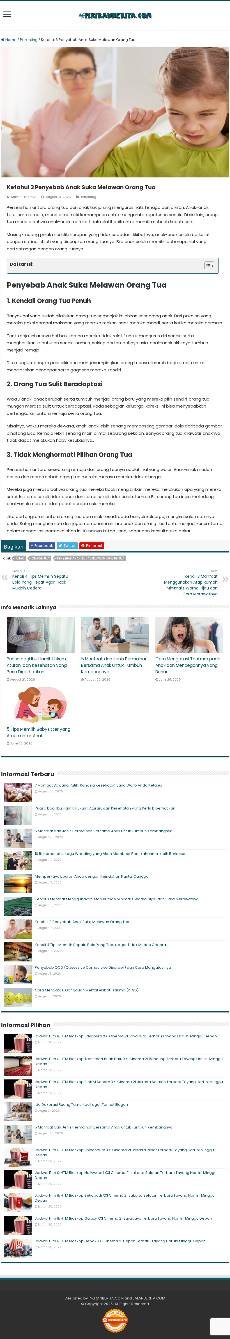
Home (10, 39)
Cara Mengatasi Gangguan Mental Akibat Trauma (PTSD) (87, 990)
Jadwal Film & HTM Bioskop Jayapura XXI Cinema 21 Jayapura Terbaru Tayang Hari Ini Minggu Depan (126, 1036)
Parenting (29, 39)
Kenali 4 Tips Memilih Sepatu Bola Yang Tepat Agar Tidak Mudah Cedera (40, 580)
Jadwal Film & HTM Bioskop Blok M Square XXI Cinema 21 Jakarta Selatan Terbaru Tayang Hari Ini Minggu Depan (129, 1084)
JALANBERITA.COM (149, 1298)
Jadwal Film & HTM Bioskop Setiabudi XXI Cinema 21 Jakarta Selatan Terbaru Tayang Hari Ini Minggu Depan (125, 1198)
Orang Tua (40, 558)
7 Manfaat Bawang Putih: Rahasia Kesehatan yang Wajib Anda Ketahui (98, 785)
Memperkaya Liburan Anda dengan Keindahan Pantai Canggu (91, 876)
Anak (20, 558)
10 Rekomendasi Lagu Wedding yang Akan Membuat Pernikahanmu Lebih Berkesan (111, 853)
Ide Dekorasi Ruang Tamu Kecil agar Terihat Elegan (81, 1104)
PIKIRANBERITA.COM (106, 1298)
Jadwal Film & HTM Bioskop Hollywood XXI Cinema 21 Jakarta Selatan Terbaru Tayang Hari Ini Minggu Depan (126, 1175)
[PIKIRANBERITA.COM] (115, 15)
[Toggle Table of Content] (206, 265)
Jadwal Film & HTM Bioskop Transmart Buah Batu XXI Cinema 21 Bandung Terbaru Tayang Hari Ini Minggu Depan (129, 1061)
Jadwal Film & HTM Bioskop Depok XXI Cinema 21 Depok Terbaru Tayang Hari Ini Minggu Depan (120, 1241)
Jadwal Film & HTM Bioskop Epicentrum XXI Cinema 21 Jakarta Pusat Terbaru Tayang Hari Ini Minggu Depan (124, 1152)
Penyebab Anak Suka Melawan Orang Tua (90, 558)
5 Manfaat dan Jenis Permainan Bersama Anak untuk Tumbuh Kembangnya (114, 665)
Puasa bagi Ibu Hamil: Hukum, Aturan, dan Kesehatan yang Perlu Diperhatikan (37, 665)
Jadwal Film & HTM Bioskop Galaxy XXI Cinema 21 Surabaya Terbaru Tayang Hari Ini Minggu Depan (123, 1218)
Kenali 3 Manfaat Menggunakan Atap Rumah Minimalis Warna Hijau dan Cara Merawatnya (191, 583)
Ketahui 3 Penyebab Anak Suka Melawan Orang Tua (82, 921)
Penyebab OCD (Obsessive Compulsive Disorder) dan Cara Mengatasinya (103, 967)
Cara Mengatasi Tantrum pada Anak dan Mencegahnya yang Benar (187, 665)
